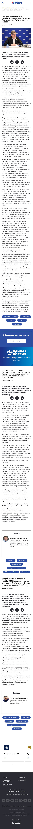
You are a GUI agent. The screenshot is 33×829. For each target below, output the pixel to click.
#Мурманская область (11, 717)
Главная (4, 8)
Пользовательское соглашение (16, 811)
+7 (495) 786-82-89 (16, 792)
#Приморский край (11, 572)
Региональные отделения (7, 781)
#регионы (25, 572)
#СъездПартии (16, 564)
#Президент (25, 316)
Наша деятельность (13, 8)
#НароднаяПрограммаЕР (16, 568)
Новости (22, 8)
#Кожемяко (22, 560)
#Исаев (11, 320)
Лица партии (21, 777)
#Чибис (9, 721)
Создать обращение (16, 341)
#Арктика (17, 728)
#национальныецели (10, 316)
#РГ (22, 320)
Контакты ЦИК (22, 780)
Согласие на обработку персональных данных (16, 815)
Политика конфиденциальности (16, 812)
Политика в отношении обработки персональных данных (16, 813)
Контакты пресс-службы (7, 785)
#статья (17, 324)
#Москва (10, 560)
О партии (5, 777)
